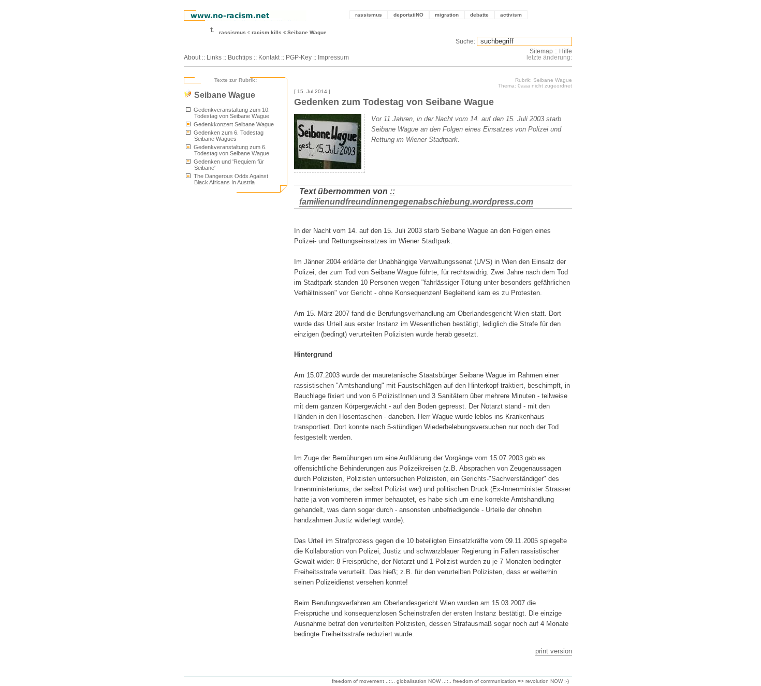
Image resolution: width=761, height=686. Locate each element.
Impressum (333, 57)
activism (511, 15)
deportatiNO (408, 15)
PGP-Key (299, 57)
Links (214, 57)
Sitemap (541, 51)
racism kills (267, 32)
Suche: (465, 41)
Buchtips (240, 57)
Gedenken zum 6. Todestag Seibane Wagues (228, 135)
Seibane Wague (307, 32)
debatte (479, 15)
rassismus (368, 15)
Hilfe (565, 51)
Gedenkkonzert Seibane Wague (233, 124)
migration (447, 15)
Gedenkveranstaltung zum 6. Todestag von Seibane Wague (230, 150)
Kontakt (269, 57)
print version (553, 651)
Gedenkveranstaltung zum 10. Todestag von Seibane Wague (231, 113)
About (192, 57)
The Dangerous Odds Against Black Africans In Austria (230, 179)
